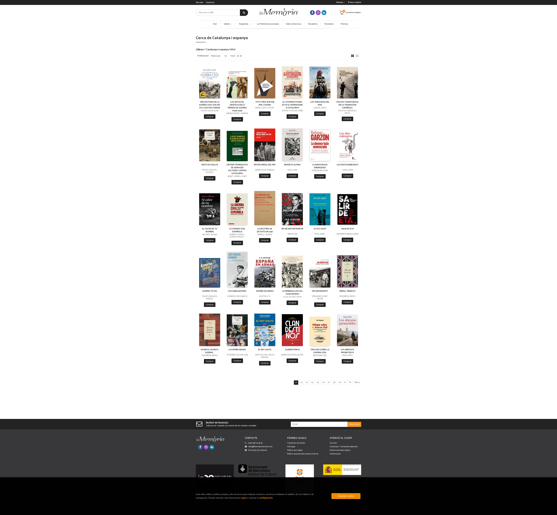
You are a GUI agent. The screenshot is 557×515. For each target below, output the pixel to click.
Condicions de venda (296, 443)
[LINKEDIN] (324, 12)
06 (323, 382)
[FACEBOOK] (312, 12)
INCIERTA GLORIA (292, 164)
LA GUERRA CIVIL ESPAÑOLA (237, 230)
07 (329, 382)
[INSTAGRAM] (318, 12)
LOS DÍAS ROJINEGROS (347, 164)
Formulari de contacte (257, 450)
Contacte (210, 2)
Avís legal (291, 446)
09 (340, 382)
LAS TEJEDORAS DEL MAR (319, 103)
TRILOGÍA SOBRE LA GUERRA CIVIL (319, 351)
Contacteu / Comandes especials (343, 446)
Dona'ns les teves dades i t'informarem (340, 452)
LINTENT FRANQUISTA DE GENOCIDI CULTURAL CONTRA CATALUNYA (237, 169)
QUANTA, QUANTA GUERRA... (209, 351)
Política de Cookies (295, 450)
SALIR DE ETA (347, 229)
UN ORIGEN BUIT (320, 291)
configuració (266, 498)
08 (334, 382)
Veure (232, 56)
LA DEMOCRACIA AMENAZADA (320, 166)
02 (301, 382)
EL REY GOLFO (264, 349)
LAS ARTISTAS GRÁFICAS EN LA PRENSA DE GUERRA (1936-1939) (237, 106)
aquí (243, 498)
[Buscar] (244, 12)
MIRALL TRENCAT (347, 291)
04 (312, 382)
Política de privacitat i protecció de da (302, 454)
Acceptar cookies (346, 496)
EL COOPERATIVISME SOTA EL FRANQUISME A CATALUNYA (292, 105)
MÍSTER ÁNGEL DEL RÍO (265, 164)
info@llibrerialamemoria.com (260, 446)
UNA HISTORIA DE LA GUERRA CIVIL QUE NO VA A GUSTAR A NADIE (209, 105)
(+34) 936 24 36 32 (255, 443)
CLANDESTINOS (292, 349)
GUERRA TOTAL (209, 291)
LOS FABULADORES (237, 291)
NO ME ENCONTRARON (292, 229)
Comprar (210, 116)
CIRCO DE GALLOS (209, 164)
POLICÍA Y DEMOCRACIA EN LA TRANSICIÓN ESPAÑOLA (347, 105)
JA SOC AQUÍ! (320, 229)
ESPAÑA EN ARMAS (265, 291)
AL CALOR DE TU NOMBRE (209, 230)
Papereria (244, 24)
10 (345, 382)
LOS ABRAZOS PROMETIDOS (347, 351)
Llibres (227, 24)
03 (307, 382)
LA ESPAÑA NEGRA (237, 349)
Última (357, 382)
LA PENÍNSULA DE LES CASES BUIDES (292, 293)
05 (318, 382)
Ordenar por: (203, 56)
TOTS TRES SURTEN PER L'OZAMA (264, 103)
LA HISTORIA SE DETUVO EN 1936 (265, 230)
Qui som (199, 2)
